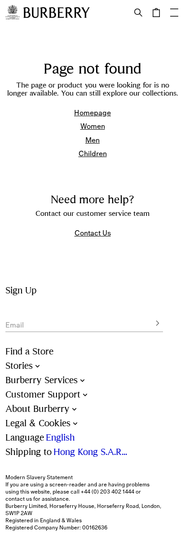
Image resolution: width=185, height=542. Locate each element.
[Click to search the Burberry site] (138, 12)
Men (92, 140)
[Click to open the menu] (174, 12)
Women (92, 126)
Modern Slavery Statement (39, 477)
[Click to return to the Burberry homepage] (56, 12)
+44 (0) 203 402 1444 (107, 492)
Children (93, 153)
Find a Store (29, 351)
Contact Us (93, 233)
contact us (18, 499)
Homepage (92, 113)
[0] (156, 12)
